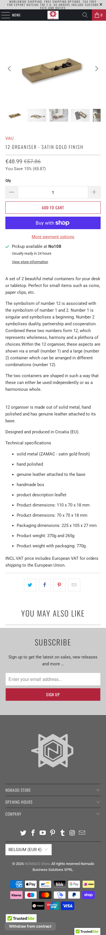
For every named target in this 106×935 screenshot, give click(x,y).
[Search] (85, 15)
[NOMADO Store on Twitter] (23, 833)
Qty (8, 180)
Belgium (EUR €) (25, 849)
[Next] (96, 68)
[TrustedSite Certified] (21, 920)
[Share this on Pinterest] (59, 585)
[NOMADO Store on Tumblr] (62, 833)
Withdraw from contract (30, 926)
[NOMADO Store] (53, 15)
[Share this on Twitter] (30, 585)
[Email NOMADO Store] (82, 833)
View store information (30, 262)
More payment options (53, 236)
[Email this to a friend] (74, 585)
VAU (9, 138)
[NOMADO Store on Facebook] (33, 833)
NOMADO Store (37, 864)
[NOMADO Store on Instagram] (72, 833)
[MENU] (2, 15)
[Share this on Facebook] (45, 585)
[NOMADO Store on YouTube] (43, 833)
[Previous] (9, 68)
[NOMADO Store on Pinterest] (53, 833)
